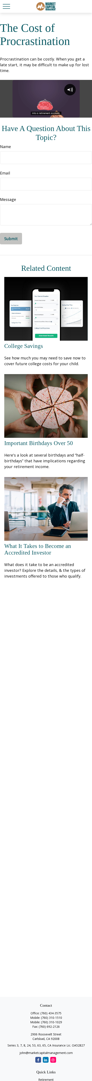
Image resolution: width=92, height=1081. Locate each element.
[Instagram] (53, 1060)
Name (5, 146)
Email (5, 173)
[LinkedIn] (46, 1060)
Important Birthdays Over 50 (38, 443)
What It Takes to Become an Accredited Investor (37, 549)
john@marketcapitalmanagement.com (46, 1053)
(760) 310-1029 (51, 1022)
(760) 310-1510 (51, 1018)
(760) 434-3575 (50, 1013)
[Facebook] (38, 1060)
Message (8, 199)
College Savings (23, 346)
